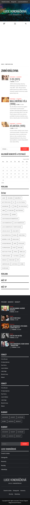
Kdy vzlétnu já (5, 214)
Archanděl (10, 198)
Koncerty (12, 417)
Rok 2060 (20, 247)
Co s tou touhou (20, 202)
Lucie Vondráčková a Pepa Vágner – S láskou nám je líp (19, 327)
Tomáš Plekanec (6, 255)
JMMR (3, 210)
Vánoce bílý (12, 260)
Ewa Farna (3, 365)
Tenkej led (22, 251)
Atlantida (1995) (17, 126)
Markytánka (22, 235)
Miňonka (13, 81)
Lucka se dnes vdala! (15, 318)
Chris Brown (4, 359)
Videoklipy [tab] (17, 302)
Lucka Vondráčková (19, 222)
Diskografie (12, 76)
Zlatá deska (15, 264)
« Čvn (2, 182)
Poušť (14, 247)
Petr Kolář (21, 243)
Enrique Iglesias (5, 362)
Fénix (15, 206)
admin (18, 104)
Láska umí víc (15, 231)
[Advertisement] (15, 43)
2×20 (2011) (15, 79)
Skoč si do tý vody (6, 251)
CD (13, 202)
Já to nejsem (10, 210)
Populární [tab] (4, 302)
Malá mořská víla (6, 235)
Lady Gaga (3, 371)
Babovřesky (18, 198)
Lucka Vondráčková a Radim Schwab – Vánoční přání (19, 344)
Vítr (18, 260)
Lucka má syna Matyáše (16, 336)
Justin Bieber (4, 368)
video (22, 255)
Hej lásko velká (23, 206)
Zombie (22, 264)
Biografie (13, 1)
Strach (15, 251)
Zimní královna (6, 264)
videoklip (4, 260)
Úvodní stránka (6, 1)
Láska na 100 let (6, 231)
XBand (2, 377)
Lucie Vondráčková (23, 1)
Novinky (11, 306)
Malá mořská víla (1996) (18, 102)
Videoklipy (12, 324)
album (3, 198)
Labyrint (14, 214)
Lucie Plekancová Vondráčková (10, 218)
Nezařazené (20, 417)
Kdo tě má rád (19, 210)
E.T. (11, 206)
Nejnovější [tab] (10, 302)
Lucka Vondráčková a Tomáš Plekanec (11, 227)
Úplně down (5, 268)
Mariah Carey (4, 374)
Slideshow (19, 76)
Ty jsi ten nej (15, 255)
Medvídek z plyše (6, 239)
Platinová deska (6, 247)
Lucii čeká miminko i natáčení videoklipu (17, 309)
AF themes (18, 502)
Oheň (15, 243)
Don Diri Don (5, 206)
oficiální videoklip (6, 243)
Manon (15, 235)
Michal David (16, 239)
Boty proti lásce (6, 202)
